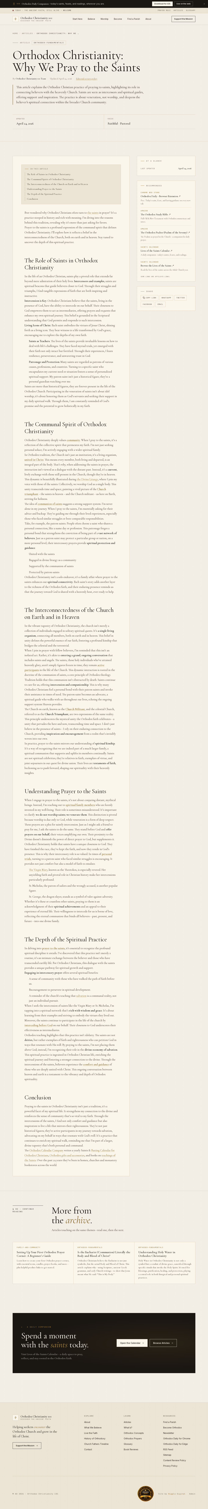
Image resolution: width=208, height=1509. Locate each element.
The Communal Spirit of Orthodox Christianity (50, 179)
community (73, 440)
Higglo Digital (176, 1494)
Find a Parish (133, 19)
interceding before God (38, 1025)
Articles (178, 10)
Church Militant (75, 709)
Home (15, 33)
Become (118, 19)
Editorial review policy (86, 78)
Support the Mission (183, 19)
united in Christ (34, 459)
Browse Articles (161, 1343)
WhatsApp (166, 298)
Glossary (190, 10)
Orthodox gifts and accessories (67, 1155)
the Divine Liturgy (87, 479)
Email (160, 304)
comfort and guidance (96, 1064)
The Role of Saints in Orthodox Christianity (49, 174)
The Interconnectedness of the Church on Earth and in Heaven (57, 184)
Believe (91, 19)
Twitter (180, 298)
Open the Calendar (130, 1343)
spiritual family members (80, 805)
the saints (93, 212)
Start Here (77, 19)
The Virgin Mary (38, 869)
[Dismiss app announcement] (204, 4)
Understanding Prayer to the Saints (44, 189)
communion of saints (50, 504)
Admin (192, 1494)
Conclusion (32, 198)
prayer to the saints (53, 948)
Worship (104, 19)
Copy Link (151, 298)
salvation (81, 995)
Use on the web (183, 4)
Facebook (147, 304)
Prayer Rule (164, 10)
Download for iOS (162, 4)
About (148, 19)
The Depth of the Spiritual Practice (44, 194)
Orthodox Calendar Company (46, 1150)
